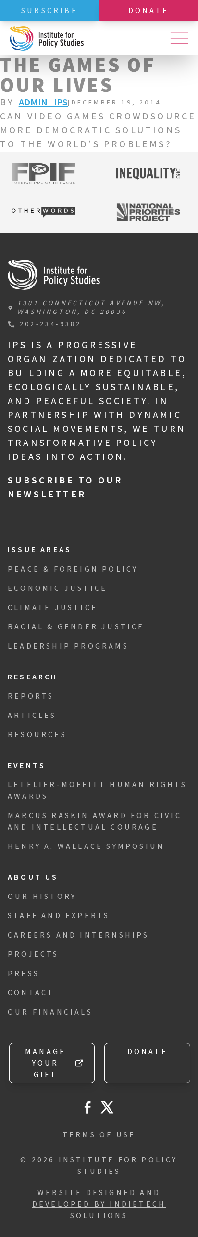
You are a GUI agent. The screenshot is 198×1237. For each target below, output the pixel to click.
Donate (148, 10)
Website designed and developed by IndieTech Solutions (99, 1204)
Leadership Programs (68, 646)
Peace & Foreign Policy (73, 569)
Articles (32, 715)
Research (33, 677)
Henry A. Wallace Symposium (86, 846)
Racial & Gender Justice (76, 627)
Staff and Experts (59, 916)
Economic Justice (57, 588)
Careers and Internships (78, 935)
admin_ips (43, 102)
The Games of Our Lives (78, 75)
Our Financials (50, 1012)
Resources (37, 734)
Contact (31, 993)
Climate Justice (53, 607)
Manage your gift (45, 1063)
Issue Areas (40, 550)
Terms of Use (99, 1135)
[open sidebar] (179, 38)
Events (27, 765)
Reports (31, 696)
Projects (33, 954)
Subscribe (49, 10)
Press (23, 973)
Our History (42, 896)
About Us (33, 877)
